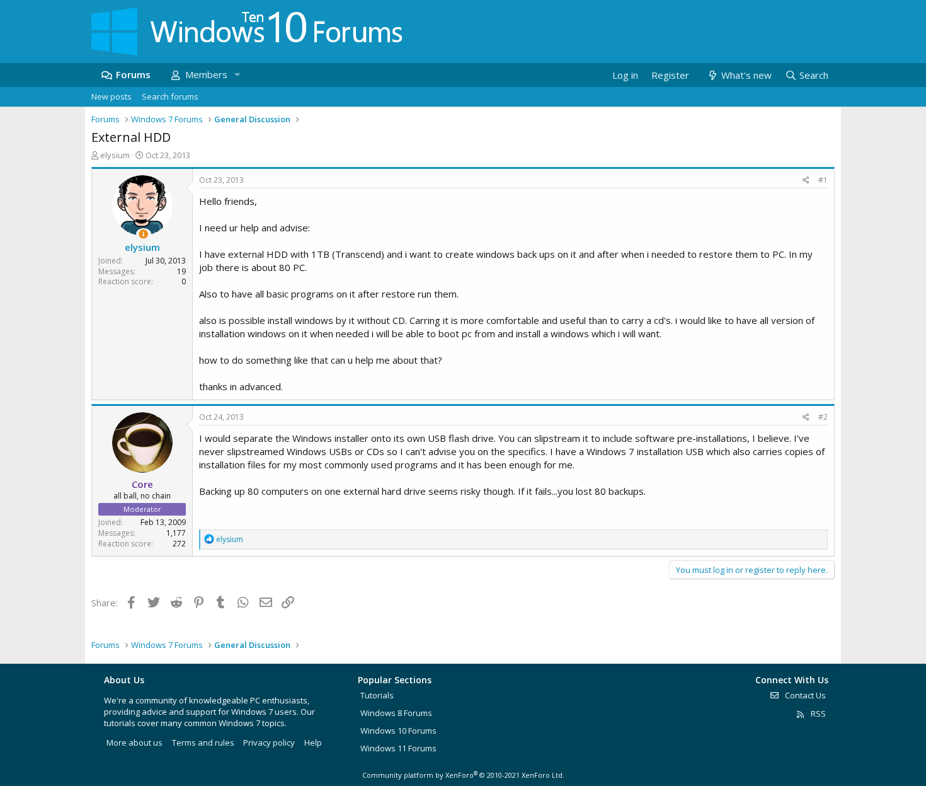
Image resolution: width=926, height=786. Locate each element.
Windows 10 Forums (398, 730)
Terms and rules (203, 742)
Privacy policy (269, 742)
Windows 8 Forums (396, 713)
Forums (133, 74)
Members (206, 74)
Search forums (170, 96)
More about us (134, 742)
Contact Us (804, 695)
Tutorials (377, 695)
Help (313, 742)
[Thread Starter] (143, 234)
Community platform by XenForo (463, 775)
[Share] (806, 180)
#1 (823, 180)
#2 (823, 417)
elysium (115, 155)
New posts (111, 96)
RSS (817, 713)
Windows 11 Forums (398, 748)
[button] (237, 74)
